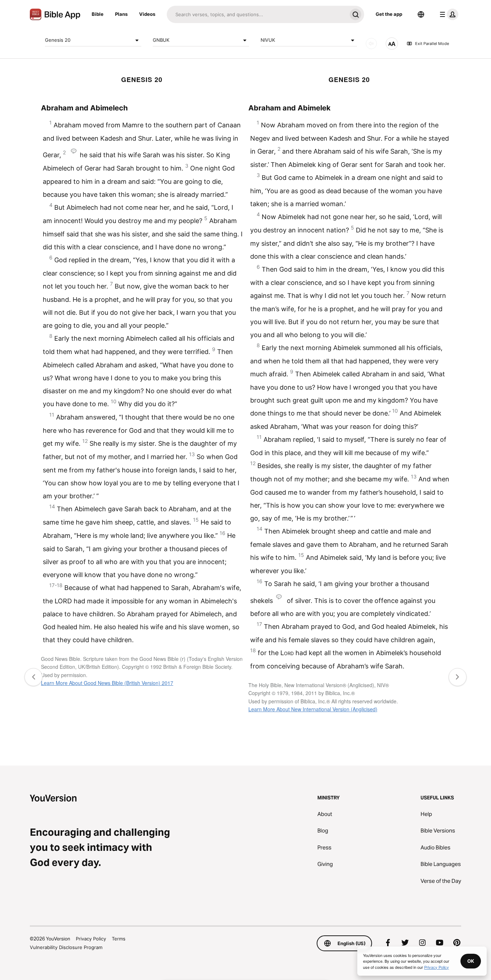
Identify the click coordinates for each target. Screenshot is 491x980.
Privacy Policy (91, 939)
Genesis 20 (57, 40)
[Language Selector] (421, 14)
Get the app (389, 14)
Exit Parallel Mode (432, 43)
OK (470, 961)
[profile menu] (447, 14)
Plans (121, 14)
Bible (98, 14)
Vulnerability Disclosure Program (66, 947)
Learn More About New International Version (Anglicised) (312, 709)
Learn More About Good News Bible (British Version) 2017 (107, 682)
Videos (147, 14)
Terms (118, 939)
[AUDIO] (371, 43)
